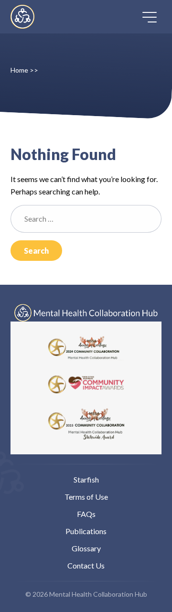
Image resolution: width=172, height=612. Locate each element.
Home (19, 70)
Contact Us (86, 565)
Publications (86, 531)
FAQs (86, 513)
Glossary (86, 548)
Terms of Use (86, 496)
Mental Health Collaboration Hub (31, 17)
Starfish (86, 479)
